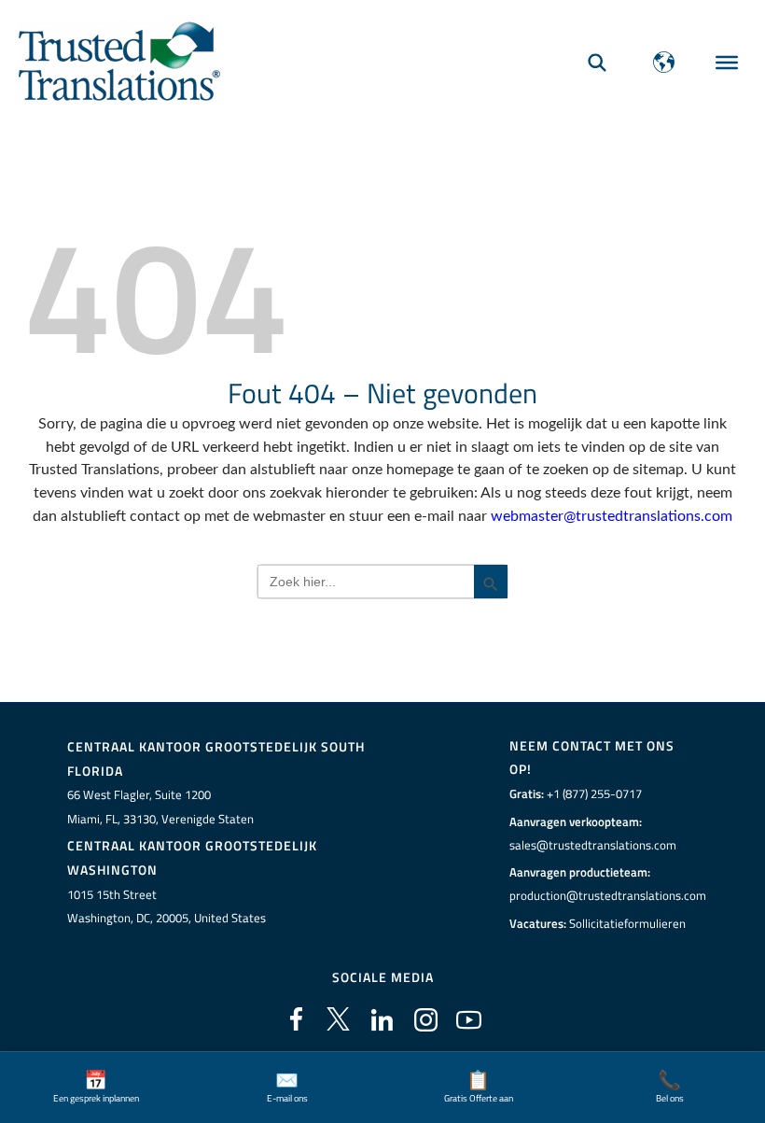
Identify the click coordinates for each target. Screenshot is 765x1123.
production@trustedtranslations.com (607, 895)
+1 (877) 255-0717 (594, 793)
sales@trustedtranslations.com (592, 844)
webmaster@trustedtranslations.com (611, 516)
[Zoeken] (597, 62)
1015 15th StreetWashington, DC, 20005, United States (166, 906)
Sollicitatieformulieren (627, 923)
